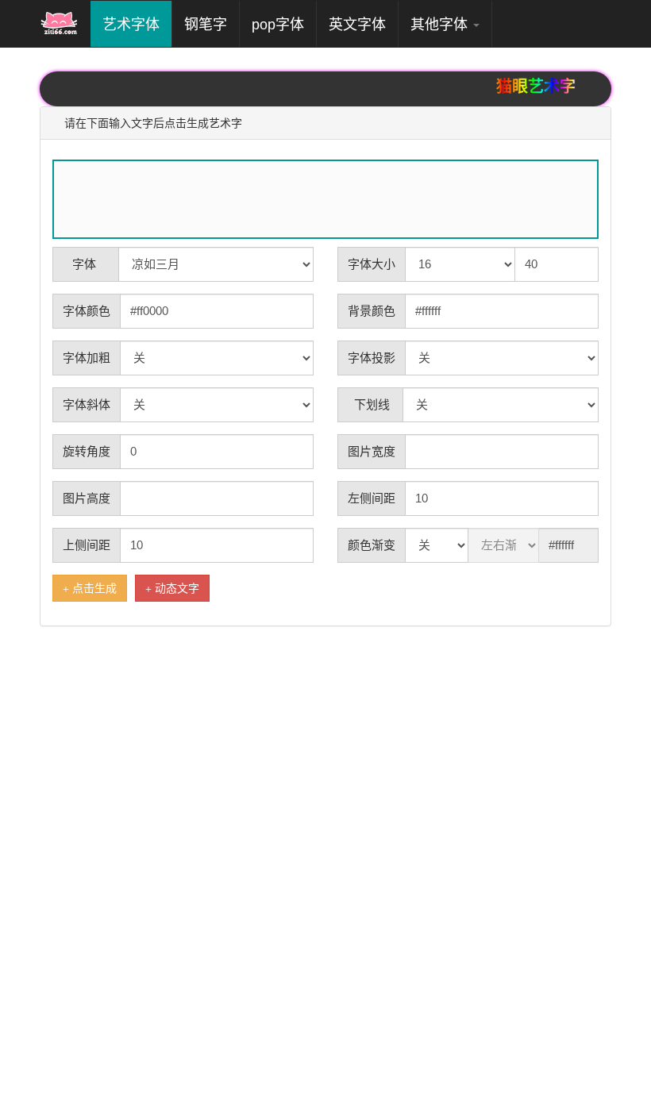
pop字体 (278, 25)
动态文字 (185, 588)
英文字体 (357, 25)
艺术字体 (136, 24)
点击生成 (97, 588)
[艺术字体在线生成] (59, 24)
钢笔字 (205, 25)
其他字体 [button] (441, 25)
